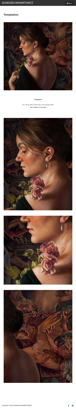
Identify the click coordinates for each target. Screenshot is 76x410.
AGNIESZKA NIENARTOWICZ (17, 3)
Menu (70, 3)
